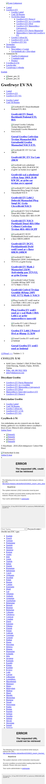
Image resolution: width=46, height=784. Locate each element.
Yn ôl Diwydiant (18, 17)
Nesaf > (7, 353)
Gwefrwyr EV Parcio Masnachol (29, 31)
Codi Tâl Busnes (18, 14)
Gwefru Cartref (17, 12)
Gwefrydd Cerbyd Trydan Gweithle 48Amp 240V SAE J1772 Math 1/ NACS (25, 292)
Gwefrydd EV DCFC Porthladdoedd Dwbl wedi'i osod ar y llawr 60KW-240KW (22, 247)
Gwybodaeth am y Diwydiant (23, 51)
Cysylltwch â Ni (12, 63)
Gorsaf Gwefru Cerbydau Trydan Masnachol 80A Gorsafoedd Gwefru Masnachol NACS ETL (24, 140)
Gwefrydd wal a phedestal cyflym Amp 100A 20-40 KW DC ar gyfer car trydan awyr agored (25, 178)
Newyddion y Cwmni (20, 49)
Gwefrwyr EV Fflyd (24, 24)
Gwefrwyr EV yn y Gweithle (28, 21)
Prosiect (14, 61)
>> (11, 353)
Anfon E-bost (6, 455)
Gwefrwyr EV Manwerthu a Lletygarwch (23, 387)
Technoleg (10, 44)
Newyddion (11, 47)
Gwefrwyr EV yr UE (19, 40)
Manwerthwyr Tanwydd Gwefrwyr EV (22, 392)
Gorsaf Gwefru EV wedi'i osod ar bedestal (24, 347)
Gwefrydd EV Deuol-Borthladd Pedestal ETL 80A (24, 117)
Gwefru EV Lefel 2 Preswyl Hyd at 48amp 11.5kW (25, 332)
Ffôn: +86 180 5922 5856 (16, 370)
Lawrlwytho (11, 65)
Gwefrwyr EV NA (19, 42)
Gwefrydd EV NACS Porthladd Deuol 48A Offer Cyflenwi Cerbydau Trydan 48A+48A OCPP (25, 225)
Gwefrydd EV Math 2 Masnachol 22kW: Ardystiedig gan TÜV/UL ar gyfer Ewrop (24, 271)
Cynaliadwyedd (17, 58)
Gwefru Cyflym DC (19, 37)
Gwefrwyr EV (12, 10)
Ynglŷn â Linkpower (19, 56)
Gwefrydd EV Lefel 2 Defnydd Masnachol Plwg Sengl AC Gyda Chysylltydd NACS (24, 201)
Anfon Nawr (6, 430)
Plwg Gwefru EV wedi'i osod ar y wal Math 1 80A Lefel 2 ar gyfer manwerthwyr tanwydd (25, 314)
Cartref (9, 7)
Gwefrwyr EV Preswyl (25, 19)
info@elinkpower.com (15, 373)
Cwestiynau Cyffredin (15, 67)
